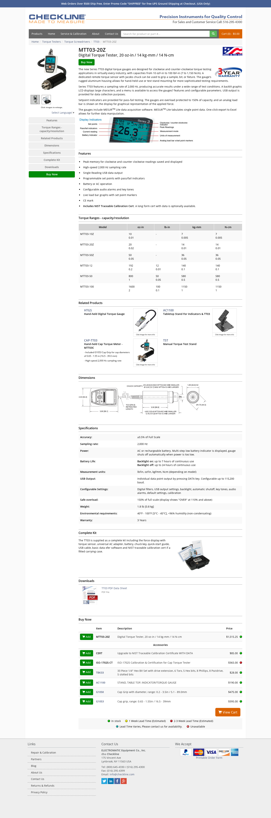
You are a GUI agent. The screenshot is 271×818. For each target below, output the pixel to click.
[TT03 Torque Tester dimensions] (160, 399)
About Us (36, 772)
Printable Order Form (209, 757)
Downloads (52, 167)
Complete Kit (52, 160)
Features (51, 120)
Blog (33, 766)
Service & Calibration (73, 33)
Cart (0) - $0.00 (230, 33)
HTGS (88, 310)
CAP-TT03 (90, 340)
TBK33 (100, 672)
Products (37, 33)
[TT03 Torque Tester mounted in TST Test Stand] (35, 99)
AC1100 (168, 310)
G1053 (100, 701)
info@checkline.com (122, 774)
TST (165, 340)
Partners (36, 759)
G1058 (100, 692)
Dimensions (51, 145)
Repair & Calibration (43, 752)
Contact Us (111, 33)
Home (51, 33)
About (95, 33)
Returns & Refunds (42, 785)
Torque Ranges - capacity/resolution (52, 129)
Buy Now (52, 174)
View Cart (229, 712)
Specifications (52, 152)
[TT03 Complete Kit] (46, 99)
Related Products (52, 138)
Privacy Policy (39, 792)
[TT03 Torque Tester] (52, 70)
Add (88, 636)
